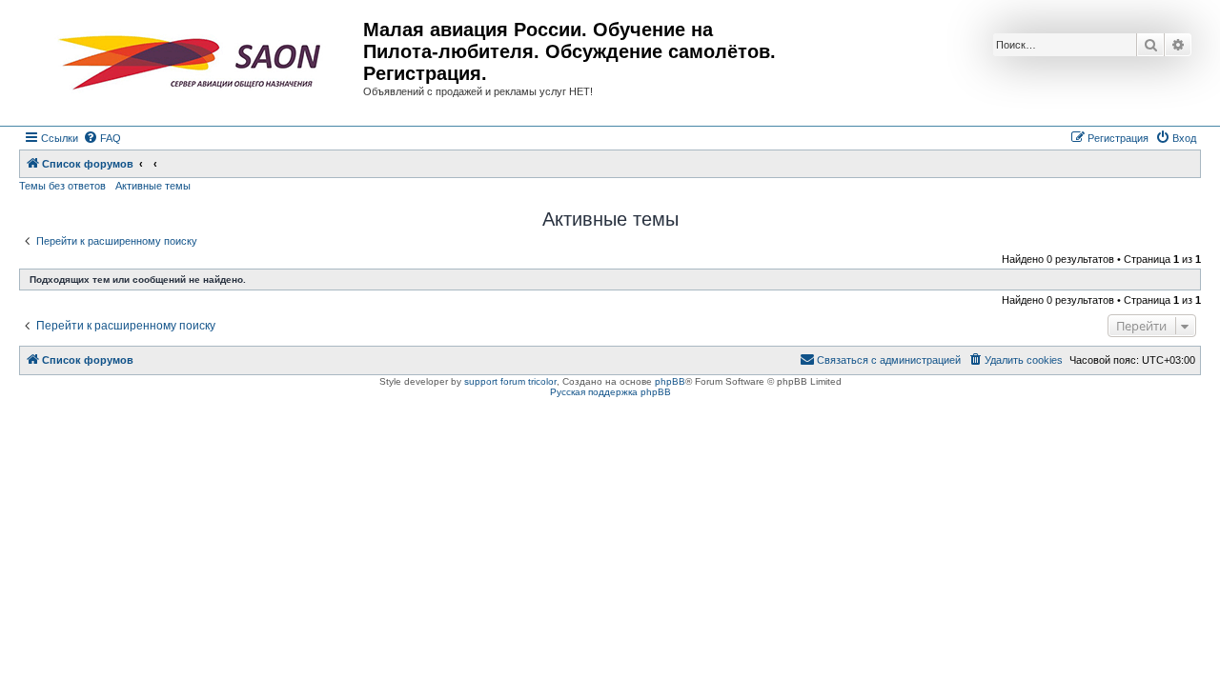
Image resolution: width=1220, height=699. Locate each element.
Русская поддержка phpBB (610, 392)
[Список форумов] (193, 63)
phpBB (670, 381)
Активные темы (153, 185)
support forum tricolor (510, 381)
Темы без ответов (62, 185)
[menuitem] (102, 138)
